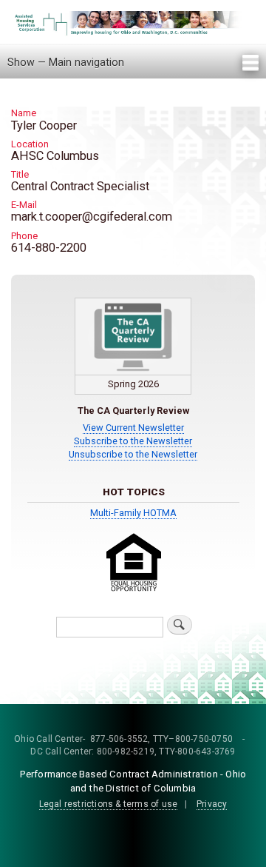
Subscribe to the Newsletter (133, 440)
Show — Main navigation (65, 62)
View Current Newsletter (133, 427)
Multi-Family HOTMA (133, 512)
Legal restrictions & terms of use (108, 804)
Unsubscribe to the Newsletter (133, 454)
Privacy (212, 804)
